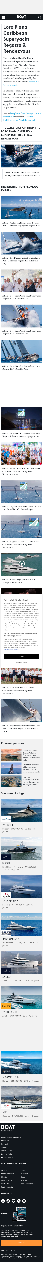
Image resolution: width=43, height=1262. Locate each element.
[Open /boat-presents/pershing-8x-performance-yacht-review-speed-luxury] (11, 755)
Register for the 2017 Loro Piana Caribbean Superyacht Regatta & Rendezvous (20, 544)
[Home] (21, 17)
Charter (4, 1177)
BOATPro (24, 1174)
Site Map (24, 1180)
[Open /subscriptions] (17, 1214)
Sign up (21, 1243)
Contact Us (6, 1144)
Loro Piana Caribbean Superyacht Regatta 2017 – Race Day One (21, 367)
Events (23, 1170)
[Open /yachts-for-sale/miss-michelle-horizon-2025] (21, 1062)
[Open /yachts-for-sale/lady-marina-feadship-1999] (21, 886)
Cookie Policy (7, 1154)
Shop (23, 1177)
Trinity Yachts (7, 943)
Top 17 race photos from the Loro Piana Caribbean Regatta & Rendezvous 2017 (21, 260)
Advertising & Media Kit (11, 1137)
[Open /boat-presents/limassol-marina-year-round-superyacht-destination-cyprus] (11, 781)
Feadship (6, 905)
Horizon (5, 1081)
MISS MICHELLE (11, 1077)
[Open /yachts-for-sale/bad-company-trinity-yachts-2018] (21, 924)
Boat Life (5, 1184)
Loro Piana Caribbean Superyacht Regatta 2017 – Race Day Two (21, 332)
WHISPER (7, 825)
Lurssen (5, 829)
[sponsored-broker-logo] (6, 821)
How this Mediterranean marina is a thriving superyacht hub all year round (32, 781)
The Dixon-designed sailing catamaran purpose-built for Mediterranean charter (31, 768)
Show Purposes (21, 662)
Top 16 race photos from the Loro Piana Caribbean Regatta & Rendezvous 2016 (21, 728)
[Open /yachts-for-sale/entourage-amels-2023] (21, 997)
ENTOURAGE (9, 1012)
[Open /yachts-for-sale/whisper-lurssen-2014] (21, 810)
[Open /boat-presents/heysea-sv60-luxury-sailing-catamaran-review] (11, 768)
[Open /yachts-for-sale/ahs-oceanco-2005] (21, 1097)
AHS (4, 1112)
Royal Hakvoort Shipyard (12, 867)
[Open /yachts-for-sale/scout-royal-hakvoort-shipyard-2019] (21, 848)
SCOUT (6, 863)
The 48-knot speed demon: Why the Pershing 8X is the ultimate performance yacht (31, 755)
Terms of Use (6, 1151)
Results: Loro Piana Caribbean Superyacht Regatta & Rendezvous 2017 (22, 174)
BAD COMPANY (10, 939)
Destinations (6, 1180)
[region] (21, 631)
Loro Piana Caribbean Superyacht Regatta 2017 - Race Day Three (21, 297)
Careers (4, 1147)
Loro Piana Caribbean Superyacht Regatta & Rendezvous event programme (21, 435)
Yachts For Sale (7, 1174)
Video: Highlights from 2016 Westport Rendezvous (18, 581)
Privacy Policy (7, 1158)
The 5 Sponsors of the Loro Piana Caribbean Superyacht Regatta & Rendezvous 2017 (21, 471)
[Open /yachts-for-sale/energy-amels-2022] (21, 962)
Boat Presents (7, 1187)
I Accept (21, 656)
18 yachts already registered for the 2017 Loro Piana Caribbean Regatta (21, 508)
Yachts (4, 1170)
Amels (5, 981)
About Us (5, 1141)
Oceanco (6, 1116)
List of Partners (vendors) (11, 650)
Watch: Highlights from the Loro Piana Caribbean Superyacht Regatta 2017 (21, 224)
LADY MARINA (10, 901)
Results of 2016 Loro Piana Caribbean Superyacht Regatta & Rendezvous (18, 690)
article (7, 172)
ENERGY (7, 976)
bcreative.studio (28, 1184)
